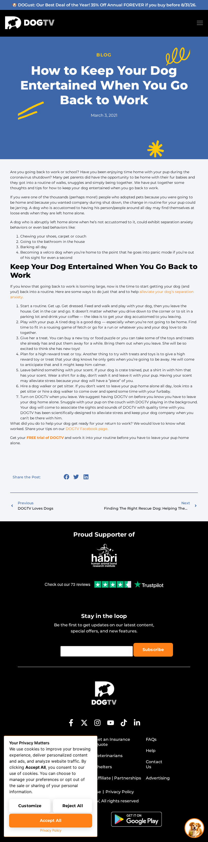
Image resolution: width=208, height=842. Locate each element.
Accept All (51, 820)
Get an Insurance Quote (112, 742)
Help (150, 750)
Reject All (72, 805)
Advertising (157, 778)
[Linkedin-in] (137, 722)
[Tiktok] (123, 722)
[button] (66, 477)
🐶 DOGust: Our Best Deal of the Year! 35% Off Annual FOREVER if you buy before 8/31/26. (104, 5)
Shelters (103, 766)
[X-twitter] (84, 722)
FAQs (151, 739)
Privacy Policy (50, 830)
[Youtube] (110, 722)
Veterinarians (109, 755)
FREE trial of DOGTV (45, 437)
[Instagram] (97, 722)
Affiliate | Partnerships (118, 778)
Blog (103, 55)
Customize (29, 805)
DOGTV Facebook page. (87, 428)
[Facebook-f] (71, 722)
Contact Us (154, 764)
